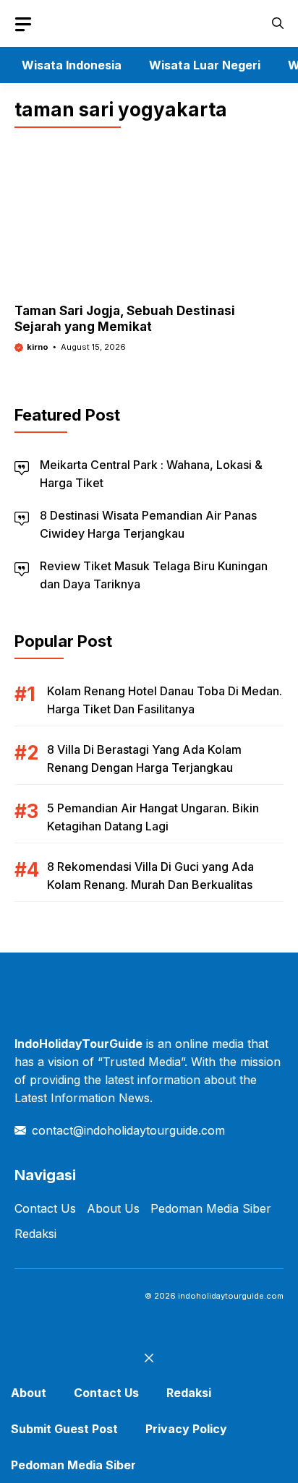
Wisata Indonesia (72, 65)
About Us (113, 1208)
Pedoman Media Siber (210, 1208)
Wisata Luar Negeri (204, 65)
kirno (37, 347)
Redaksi (35, 1233)
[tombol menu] (23, 24)
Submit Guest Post (64, 1429)
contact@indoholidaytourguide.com (128, 1130)
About (28, 1392)
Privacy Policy (186, 1429)
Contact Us (45, 1208)
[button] (278, 23)
